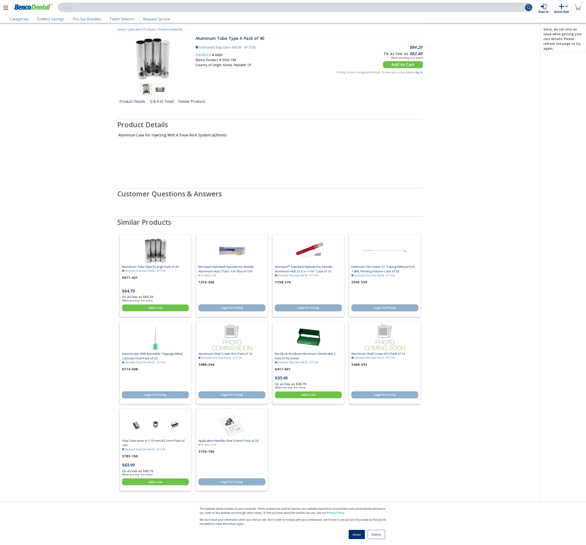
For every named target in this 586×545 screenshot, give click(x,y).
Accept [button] (357, 534)
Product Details (132, 101)
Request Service (156, 19)
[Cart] (578, 4)
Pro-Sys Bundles (87, 19)
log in (418, 72)
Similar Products (192, 101)
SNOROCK (203, 55)
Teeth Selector (122, 19)
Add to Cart (403, 64)
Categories (19, 19)
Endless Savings (50, 19)
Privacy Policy (335, 513)
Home (121, 29)
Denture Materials (170, 29)
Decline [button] (376, 534)
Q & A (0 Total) (162, 101)
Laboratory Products (142, 29)
